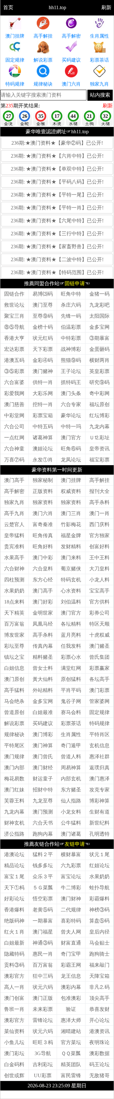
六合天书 (43, 823)
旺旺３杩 (43, 1042)
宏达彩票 (14, 349)
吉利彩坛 (43, 1064)
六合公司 (14, 426)
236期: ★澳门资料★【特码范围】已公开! (57, 272)
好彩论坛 (14, 898)
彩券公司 (99, 613)
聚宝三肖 (14, 316)
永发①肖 (43, 459)
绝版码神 (14, 920)
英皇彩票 (99, 371)
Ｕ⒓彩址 (99, 437)
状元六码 (43, 987)
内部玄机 (71, 778)
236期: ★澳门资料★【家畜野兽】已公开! (57, 246)
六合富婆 (14, 382)
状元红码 (43, 338)
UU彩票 (43, 1075)
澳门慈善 (14, 404)
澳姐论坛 (43, 448)
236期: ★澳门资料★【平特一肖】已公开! (57, 207)
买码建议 (43, 723)
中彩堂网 (14, 415)
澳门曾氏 (43, 756)
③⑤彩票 (14, 371)
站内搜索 (100, 95)
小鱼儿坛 (14, 1042)
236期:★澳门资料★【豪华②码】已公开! (57, 143)
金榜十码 (43, 327)
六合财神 (14, 568)
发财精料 (71, 546)
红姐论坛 (99, 865)
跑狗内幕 (43, 834)
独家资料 (43, 502)
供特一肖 (43, 382)
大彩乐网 (43, 393)
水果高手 (14, 557)
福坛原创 (99, 404)
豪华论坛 (71, 415)
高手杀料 (99, 502)
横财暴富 (71, 854)
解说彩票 (14, 723)
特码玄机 (71, 579)
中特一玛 (71, 426)
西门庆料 (99, 524)
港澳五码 (14, 360)
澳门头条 (71, 393)
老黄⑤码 (43, 909)
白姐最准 (43, 712)
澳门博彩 (43, 734)
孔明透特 (99, 834)
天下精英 (14, 613)
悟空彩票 (43, 898)
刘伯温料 (71, 601)
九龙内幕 (99, 426)
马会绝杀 (14, 701)
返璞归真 (99, 767)
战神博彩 (71, 349)
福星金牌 (71, 535)
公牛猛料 (71, 823)
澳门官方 (71, 437)
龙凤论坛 (71, 459)
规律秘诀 (14, 734)
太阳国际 (99, 316)
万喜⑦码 (14, 459)
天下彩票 (43, 349)
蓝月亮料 (71, 635)
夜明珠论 (99, 1042)
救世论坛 (14, 305)
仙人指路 (71, 800)
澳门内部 (14, 767)
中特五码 (43, 426)
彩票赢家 (99, 668)
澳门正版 (43, 998)
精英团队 (71, 1064)
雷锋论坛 (43, 1020)
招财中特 (43, 789)
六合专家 (71, 404)
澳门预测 (43, 811)
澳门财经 (43, 767)
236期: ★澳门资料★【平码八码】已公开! (57, 181)
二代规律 (71, 909)
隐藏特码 (14, 954)
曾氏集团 (99, 657)
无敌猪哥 (99, 1075)
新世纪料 (99, 823)
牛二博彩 (71, 887)
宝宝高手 (99, 590)
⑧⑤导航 (14, 327)
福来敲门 (99, 965)
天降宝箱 (99, 976)
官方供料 (99, 601)
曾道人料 (71, 756)
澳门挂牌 (71, 480)
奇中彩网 (99, 393)
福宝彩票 (99, 459)
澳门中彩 (43, 557)
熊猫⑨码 (71, 360)
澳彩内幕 (71, 987)
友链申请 (75, 844)
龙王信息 (71, 976)
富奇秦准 (43, 524)
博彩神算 (99, 800)
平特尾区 (14, 745)
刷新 (106, 7)
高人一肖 (14, 987)
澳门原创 (14, 679)
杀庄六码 (71, 305)
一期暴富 (43, 920)
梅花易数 (14, 778)
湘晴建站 (71, 1031)
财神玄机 (14, 823)
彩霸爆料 (99, 898)
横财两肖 (99, 360)
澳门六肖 (43, 513)
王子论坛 (71, 371)
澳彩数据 (99, 1053)
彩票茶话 (71, 723)
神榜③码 (99, 909)
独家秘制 (43, 480)
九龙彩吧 (99, 305)
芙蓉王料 (14, 800)
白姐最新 (14, 943)
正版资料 (43, 491)
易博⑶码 (43, 294)
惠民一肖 (43, 954)
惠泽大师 (71, 1020)
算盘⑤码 (99, 920)
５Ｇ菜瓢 (43, 887)
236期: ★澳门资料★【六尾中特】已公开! (57, 220)
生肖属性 (71, 734)
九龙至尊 (43, 800)
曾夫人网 (71, 931)
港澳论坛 (14, 854)
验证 (71, 1009)
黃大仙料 (43, 679)
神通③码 (43, 943)
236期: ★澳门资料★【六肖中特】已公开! (57, 156)
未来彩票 (43, 1009)
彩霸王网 (71, 965)
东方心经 (43, 579)
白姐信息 (14, 668)
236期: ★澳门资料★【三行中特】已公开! (57, 233)
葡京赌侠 (71, 568)
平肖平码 (71, 690)
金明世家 (43, 613)
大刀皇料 (99, 568)
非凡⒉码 (99, 987)
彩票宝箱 (43, 415)
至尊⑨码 (43, 316)
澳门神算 (43, 745)
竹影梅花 (71, 524)
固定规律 (99, 712)
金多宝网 (99, 327)
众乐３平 (43, 876)
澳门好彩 (43, 601)
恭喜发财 (99, 1009)
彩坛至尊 (14, 646)
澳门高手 (14, 480)
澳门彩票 (99, 690)
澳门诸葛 (71, 834)
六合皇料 (43, 568)
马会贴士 (99, 943)
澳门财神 (71, 898)
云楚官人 (14, 524)
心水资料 (71, 590)
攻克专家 (99, 789)
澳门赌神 (43, 371)
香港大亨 (14, 338)
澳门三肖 (71, 513)
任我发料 (71, 646)
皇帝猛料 (14, 535)
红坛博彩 (99, 415)
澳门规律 (14, 756)
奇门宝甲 (71, 954)
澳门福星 (43, 931)
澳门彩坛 (14, 1053)
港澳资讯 (99, 1031)
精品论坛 (14, 865)
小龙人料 (99, 579)
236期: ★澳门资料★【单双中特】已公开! (57, 168)
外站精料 (43, 690)
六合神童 (14, 448)
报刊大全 (99, 491)
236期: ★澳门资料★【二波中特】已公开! (57, 259)
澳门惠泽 (99, 778)
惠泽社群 (99, 756)
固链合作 (14, 294)
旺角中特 (71, 294)
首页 (8, 7)
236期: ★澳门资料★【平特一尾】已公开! (57, 194)
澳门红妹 (14, 789)
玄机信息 (99, 745)
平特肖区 (99, 734)
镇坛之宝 (14, 657)
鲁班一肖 (14, 1009)
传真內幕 (43, 646)
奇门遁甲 (71, 745)
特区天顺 (99, 624)
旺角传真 (43, 535)
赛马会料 (71, 712)
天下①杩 (14, 887)
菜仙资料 (14, 1031)
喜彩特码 (71, 920)
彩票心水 (71, 657)
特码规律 (99, 723)
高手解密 (14, 491)
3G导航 (43, 1053)
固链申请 (75, 283)
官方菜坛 (71, 1042)
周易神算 (71, 767)
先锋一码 (71, 316)
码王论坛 (99, 1064)
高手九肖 (14, 513)
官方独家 (99, 535)
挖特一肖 (43, 404)
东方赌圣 (71, 789)
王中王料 (99, 557)
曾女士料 (43, 668)
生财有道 (99, 811)
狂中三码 (43, 976)
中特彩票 (71, 338)
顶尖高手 (99, 998)
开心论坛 (99, 1020)
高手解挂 (99, 480)
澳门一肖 (99, 513)
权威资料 (71, 491)
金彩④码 (43, 360)
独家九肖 (14, 502)
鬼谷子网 (71, 701)
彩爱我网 (14, 393)
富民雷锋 (71, 1075)
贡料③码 (14, 965)
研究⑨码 (99, 382)
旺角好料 (43, 546)
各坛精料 (71, 624)
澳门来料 (71, 557)
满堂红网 (71, 668)
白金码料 (14, 1064)
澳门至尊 (43, 305)
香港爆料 (14, 909)
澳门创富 (14, 998)
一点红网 (14, 437)
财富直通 (71, 943)
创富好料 (99, 546)
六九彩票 (71, 865)
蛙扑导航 (99, 887)
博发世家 (14, 635)
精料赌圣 (43, 657)
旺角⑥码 (71, 448)
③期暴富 (99, 338)
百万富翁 (14, 624)
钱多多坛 (43, 865)
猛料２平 (43, 854)
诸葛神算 (43, 437)
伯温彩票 (71, 327)
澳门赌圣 (99, 646)
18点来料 (14, 601)
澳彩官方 (14, 976)
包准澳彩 (71, 998)
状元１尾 (99, 854)
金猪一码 (99, 294)
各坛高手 (99, 679)
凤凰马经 (43, 624)
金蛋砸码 (99, 349)
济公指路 (14, 834)
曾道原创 (14, 712)
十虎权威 (99, 635)
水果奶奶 (14, 590)
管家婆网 (99, 701)
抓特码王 (71, 382)
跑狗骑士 (99, 954)
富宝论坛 (71, 876)
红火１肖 (14, 931)
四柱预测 (14, 579)
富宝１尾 (14, 876)
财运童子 (43, 778)
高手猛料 (14, 690)
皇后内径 (99, 931)
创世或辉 (14, 1075)
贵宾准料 (14, 546)
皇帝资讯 (99, 448)
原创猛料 (71, 679)
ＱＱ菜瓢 (71, 1053)
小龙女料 (71, 811)
